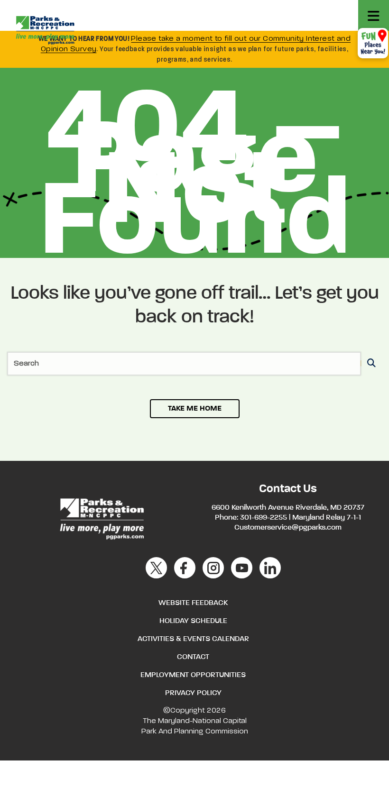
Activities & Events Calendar (193, 639)
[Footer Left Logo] (101, 517)
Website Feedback (193, 603)
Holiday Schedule (193, 621)
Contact (193, 657)
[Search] (369, 364)
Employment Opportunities (193, 675)
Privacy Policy (193, 693)
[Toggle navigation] (373, 15)
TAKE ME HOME (195, 408)
